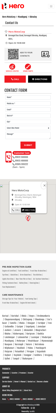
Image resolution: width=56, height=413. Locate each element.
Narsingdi (20, 344)
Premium (22, 373)
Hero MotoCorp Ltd (30, 405)
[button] (28, 218)
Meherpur (22, 340)
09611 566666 (21, 157)
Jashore (9, 330)
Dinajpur (32, 323)
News (4, 399)
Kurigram (31, 333)
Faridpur (42, 323)
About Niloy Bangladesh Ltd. (12, 390)
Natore (30, 344)
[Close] (43, 185)
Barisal (6, 315)
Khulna (8, 333)
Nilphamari (10, 348)
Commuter (6, 373)
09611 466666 (21, 160)
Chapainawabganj (13, 319)
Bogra (32, 315)
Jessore (18, 330)
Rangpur (28, 355)
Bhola (25, 315)
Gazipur (21, 326)
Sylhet (8, 358)
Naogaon (9, 344)
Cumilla (14, 323)
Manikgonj (10, 340)
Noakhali (22, 348)
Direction (29, 210)
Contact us (31, 382)
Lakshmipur (11, 337)
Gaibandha (10, 326)
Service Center (7, 382)
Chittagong (28, 319)
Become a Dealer (42, 382)
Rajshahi (18, 355)
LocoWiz (32, 411)
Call (17, 210)
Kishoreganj (19, 333)
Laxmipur (36, 337)
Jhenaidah (29, 330)
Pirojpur (31, 351)
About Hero (28, 390)
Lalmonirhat (24, 337)
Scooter (30, 373)
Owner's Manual (20, 382)
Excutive (14, 373)
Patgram (9, 351)
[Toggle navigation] (51, 6)
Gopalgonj (31, 326)
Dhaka (23, 323)
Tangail (17, 358)
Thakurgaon (28, 358)
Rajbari (9, 355)
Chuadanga (40, 319)
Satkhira (39, 355)
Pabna (31, 348)
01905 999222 (21, 164)
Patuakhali (20, 351)
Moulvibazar (34, 340)
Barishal (16, 315)
